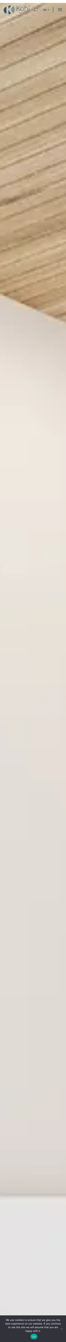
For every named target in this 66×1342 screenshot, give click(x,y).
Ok (34, 1336)
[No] (61, 1329)
